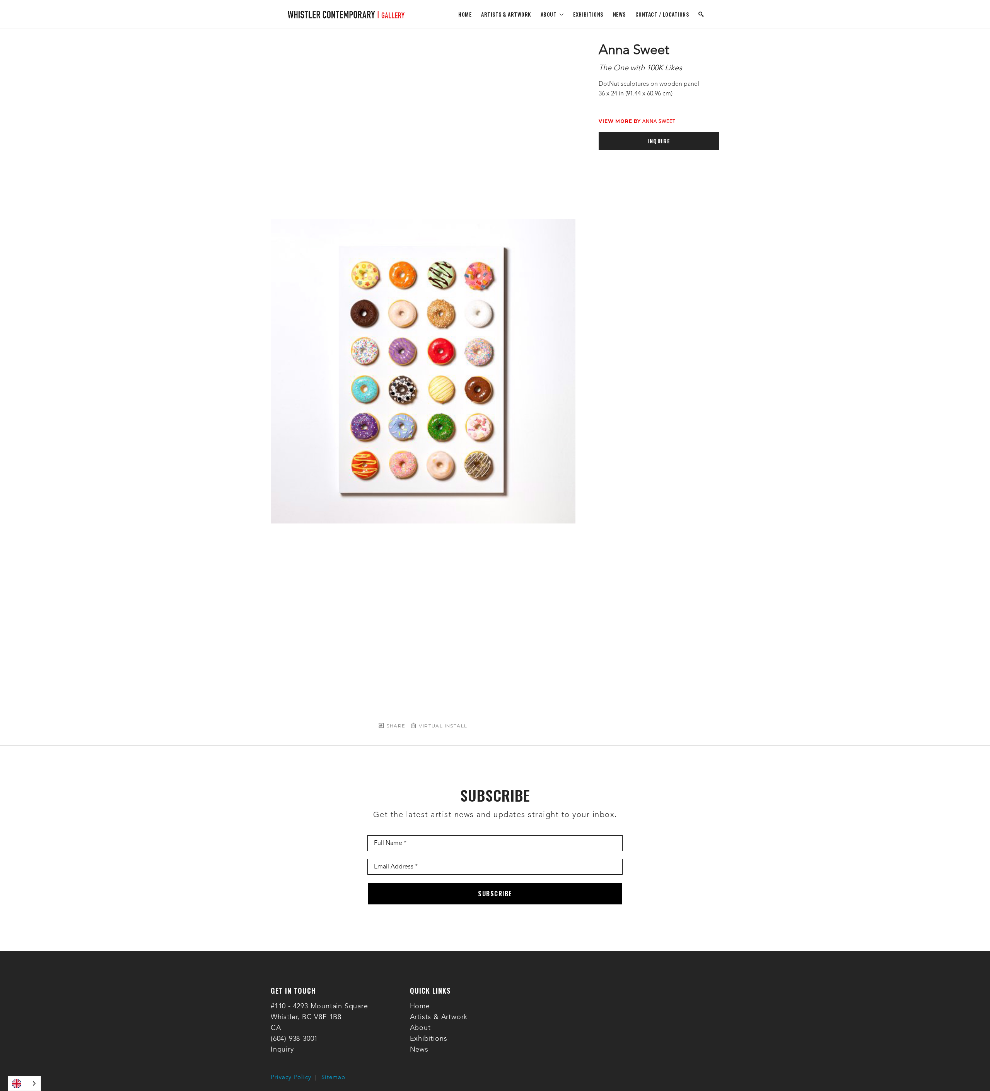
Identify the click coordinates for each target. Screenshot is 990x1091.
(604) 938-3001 (294, 1038)
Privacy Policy (291, 1078)
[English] (24, 1083)
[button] (552, 14)
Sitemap (333, 1078)
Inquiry (282, 1049)
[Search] (701, 14)
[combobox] (24, 1083)
